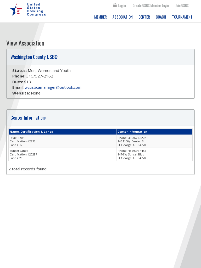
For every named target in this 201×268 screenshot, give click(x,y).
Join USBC (182, 5)
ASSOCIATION (123, 17)
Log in (122, 5)
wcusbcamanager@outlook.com (53, 87)
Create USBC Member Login (151, 5)
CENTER (144, 17)
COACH (161, 17)
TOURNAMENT (182, 17)
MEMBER (100, 17)
